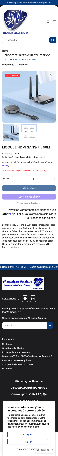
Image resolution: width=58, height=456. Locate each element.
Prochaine (22, 64)
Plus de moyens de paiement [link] (29, 203)
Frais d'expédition (10, 157)
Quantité (6, 179)
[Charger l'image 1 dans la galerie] (11, 132)
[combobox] (29, 40)
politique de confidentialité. (26, 427)
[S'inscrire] (50, 325)
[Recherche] (52, 40)
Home (5, 51)
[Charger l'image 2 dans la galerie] (29, 132)
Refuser (28, 442)
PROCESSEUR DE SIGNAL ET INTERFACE (27, 55)
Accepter (27, 434)
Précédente (8, 64)
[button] (54, 21)
